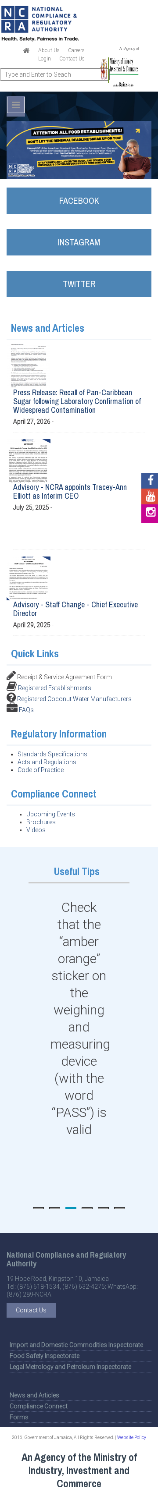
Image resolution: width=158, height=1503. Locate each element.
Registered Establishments (54, 687)
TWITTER (79, 284)
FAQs (26, 709)
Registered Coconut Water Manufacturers (74, 698)
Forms (19, 1417)
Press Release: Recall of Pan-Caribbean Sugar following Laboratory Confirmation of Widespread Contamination (77, 401)
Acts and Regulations (47, 762)
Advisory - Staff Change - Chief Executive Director (75, 609)
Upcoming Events (50, 814)
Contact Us (72, 59)
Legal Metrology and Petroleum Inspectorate (70, 1366)
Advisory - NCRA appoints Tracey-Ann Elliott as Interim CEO (70, 491)
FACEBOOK (79, 200)
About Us (49, 50)
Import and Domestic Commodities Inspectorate (76, 1344)
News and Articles (34, 1395)
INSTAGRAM (79, 242)
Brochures (41, 822)
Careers (76, 50)
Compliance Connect (39, 1406)
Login (44, 59)
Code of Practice (41, 769)
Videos (36, 829)
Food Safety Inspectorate (44, 1355)
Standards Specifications (52, 754)
